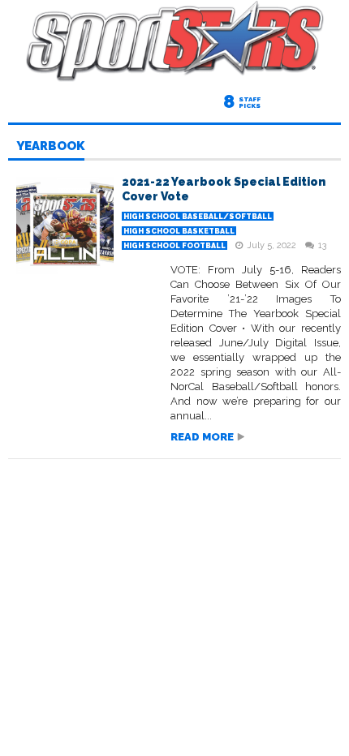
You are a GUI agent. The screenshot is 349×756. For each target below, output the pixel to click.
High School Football (174, 246)
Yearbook (50, 146)
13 (322, 245)
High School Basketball (179, 231)
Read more (202, 437)
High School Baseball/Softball (197, 217)
